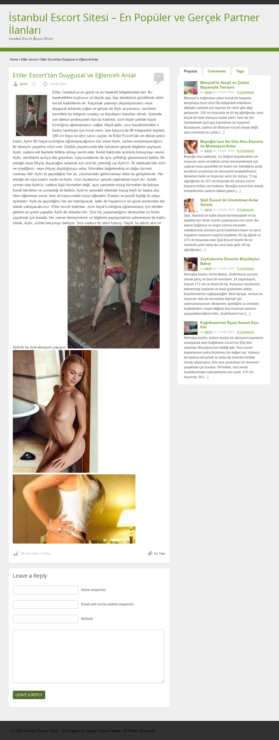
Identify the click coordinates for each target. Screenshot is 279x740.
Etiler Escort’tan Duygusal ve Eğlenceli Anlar (75, 75)
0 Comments (245, 92)
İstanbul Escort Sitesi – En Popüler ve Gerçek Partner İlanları (134, 23)
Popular (190, 71)
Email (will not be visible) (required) (107, 604)
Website (87, 619)
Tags (240, 71)
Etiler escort (29, 59)
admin (24, 84)
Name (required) (93, 590)
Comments (217, 71)
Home (14, 59)
